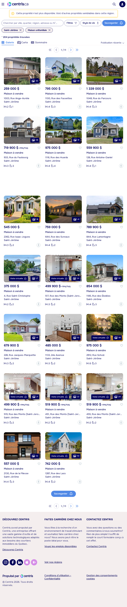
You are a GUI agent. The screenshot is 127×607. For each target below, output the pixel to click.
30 (37, 81)
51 (78, 140)
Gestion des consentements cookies (101, 577)
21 (37, 396)
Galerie (10, 42)
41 (78, 219)
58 (119, 140)
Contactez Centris (99, 519)
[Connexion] (122, 4)
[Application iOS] (27, 562)
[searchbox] (30, 23)
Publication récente (111, 42)
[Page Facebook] (13, 562)
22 (78, 396)
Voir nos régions (53, 562)
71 (120, 81)
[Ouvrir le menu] (3, 4)
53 (78, 456)
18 (37, 219)
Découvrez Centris (15, 519)
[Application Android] (34, 562)
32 (37, 456)
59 (119, 337)
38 (78, 81)
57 (120, 219)
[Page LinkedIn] (20, 562)
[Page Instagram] (5, 562)
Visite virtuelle (16, 278)
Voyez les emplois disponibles (60, 546)
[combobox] (33, 23)
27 (37, 278)
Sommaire (41, 42)
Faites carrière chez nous (63, 519)
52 (78, 337)
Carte (24, 42)
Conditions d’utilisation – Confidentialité (57, 577)
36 (37, 140)
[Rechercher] (114, 4)
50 (119, 278)
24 (78, 278)
